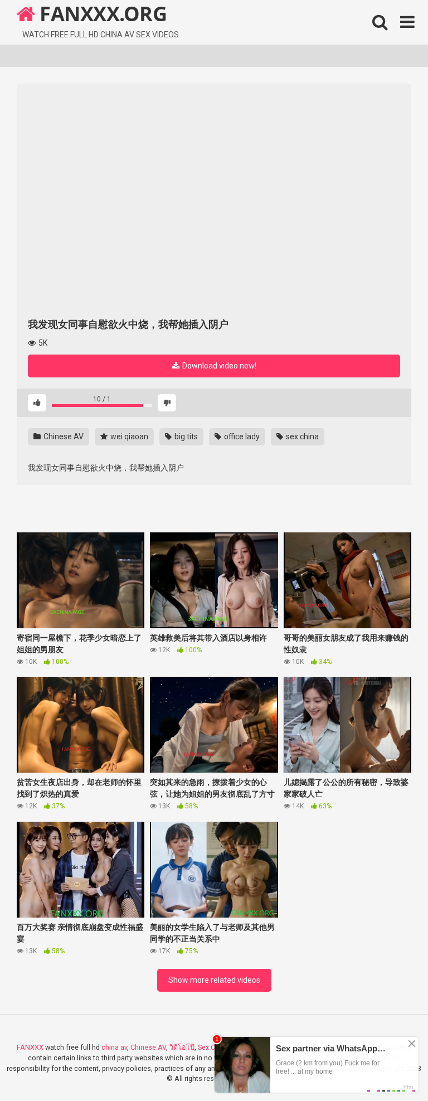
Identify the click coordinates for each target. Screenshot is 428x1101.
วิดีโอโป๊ (181, 1047)
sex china (301, 436)
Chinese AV (63, 436)
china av (114, 1047)
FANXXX (30, 1047)
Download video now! (218, 365)
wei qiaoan (128, 436)
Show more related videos (214, 980)
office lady (241, 436)
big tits (185, 436)
